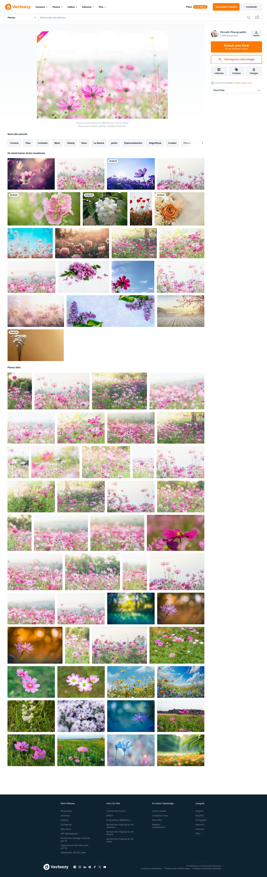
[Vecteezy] (18, 7)
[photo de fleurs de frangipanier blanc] (105, 209)
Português (201, 820)
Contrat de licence (115, 810)
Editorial (86, 6)
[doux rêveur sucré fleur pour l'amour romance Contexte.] (82, 243)
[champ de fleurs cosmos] (31, 608)
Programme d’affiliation (118, 820)
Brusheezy (66, 810)
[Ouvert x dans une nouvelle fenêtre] (100, 867)
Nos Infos (157, 820)
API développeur (69, 833)
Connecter (251, 6)
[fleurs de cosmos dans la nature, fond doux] (180, 174)
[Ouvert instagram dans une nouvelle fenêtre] (80, 867)
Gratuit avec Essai (236, 47)
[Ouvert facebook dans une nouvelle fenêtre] (75, 867)
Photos (56, 6)
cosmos (14, 142)
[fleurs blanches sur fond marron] (35, 345)
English (199, 810)
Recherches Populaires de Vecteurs (119, 826)
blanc (57, 142)
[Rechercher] (249, 17)
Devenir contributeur (158, 826)
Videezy (65, 820)
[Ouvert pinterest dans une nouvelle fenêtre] (90, 867)
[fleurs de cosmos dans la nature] (31, 277)
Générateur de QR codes (73, 852)
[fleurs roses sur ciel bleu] (30, 243)
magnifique (155, 142)
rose (84, 142)
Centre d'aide (159, 810)
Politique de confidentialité (177, 868)
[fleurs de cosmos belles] (31, 174)
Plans (189, 6)
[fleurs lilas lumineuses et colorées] (111, 311)
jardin (114, 142)
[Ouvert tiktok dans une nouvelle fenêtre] (95, 867)
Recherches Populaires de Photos (119, 833)
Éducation (66, 829)
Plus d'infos (219, 90)
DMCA (109, 815)
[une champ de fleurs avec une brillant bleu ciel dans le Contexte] (131, 682)
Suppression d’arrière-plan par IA (75, 846)
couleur (172, 142)
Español (200, 815)
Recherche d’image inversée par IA (75, 839)
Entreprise (66, 824)
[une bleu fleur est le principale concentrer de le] (131, 750)
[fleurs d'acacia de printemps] (83, 277)
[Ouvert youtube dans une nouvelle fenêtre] (104, 867)
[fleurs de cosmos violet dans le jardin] (131, 174)
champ (71, 142)
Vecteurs (40, 6)
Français (200, 829)
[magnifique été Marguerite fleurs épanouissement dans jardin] (31, 716)
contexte (43, 142)
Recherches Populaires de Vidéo (119, 840)
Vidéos (71, 6)
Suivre (256, 35)
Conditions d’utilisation (151, 868)
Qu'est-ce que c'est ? (243, 83)
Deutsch (200, 824)
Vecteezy (65, 815)
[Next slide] (200, 143)
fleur (28, 142)
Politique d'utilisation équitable (206, 868)
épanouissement (133, 142)
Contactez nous (160, 815)
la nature (99, 142)
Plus (101, 6)
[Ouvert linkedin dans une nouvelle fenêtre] (85, 867)
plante (186, 142)
